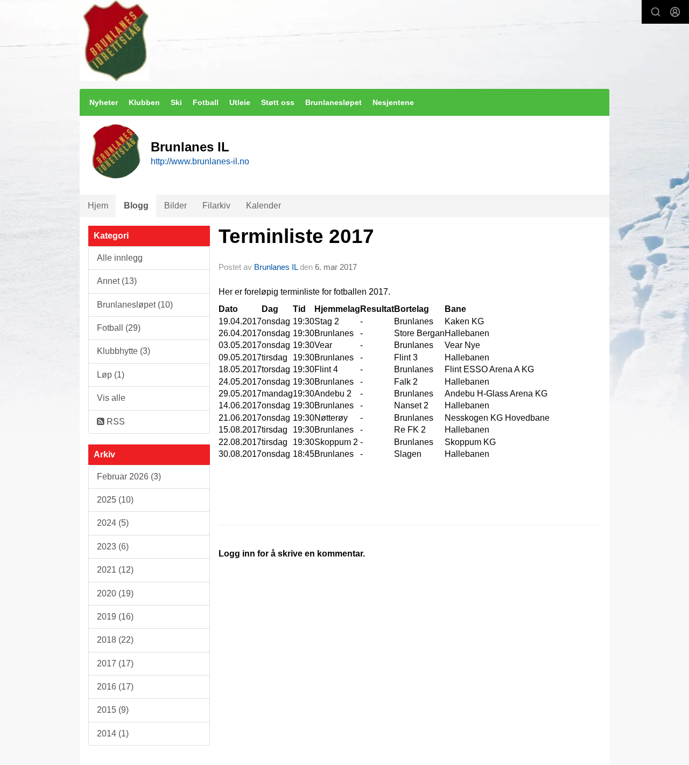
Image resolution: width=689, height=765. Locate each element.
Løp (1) (110, 374)
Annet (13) (117, 281)
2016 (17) (115, 686)
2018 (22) (115, 639)
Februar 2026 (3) (129, 476)
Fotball (206, 102)
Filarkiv (216, 205)
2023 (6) (113, 546)
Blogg (136, 205)
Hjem (98, 205)
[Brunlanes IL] (114, 40)
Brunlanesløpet (333, 102)
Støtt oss (277, 102)
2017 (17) (115, 663)
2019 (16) (115, 616)
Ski (176, 102)
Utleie (239, 102)
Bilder (175, 205)
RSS (114, 421)
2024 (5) (113, 522)
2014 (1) (113, 733)
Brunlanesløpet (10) (135, 304)
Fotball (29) (118, 327)
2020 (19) (115, 593)
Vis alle (111, 397)
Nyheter (103, 102)
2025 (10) (115, 499)
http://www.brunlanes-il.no (200, 161)
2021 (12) (115, 569)
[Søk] (655, 12)
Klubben (144, 102)
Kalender (263, 205)
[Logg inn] (675, 12)
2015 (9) (113, 709)
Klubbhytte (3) (123, 351)
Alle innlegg (120, 257)
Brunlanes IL (276, 267)
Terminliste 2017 (296, 236)
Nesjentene (393, 102)
